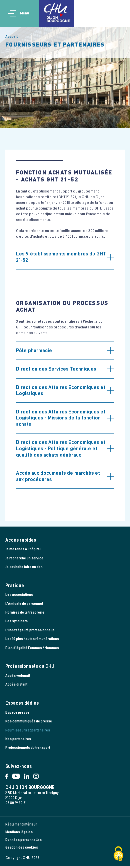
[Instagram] (37, 774)
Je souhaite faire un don (24, 567)
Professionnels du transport (27, 748)
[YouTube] (18, 774)
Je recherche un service (24, 558)
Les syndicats (16, 621)
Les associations (19, 595)
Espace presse (17, 712)
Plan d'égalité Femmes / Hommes (32, 648)
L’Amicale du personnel (24, 604)
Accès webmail (17, 676)
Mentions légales (19, 832)
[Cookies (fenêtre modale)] (118, 854)
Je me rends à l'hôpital (23, 549)
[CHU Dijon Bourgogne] (56, 13)
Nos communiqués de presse (28, 721)
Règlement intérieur (21, 824)
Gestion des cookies (21, 847)
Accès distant (16, 684)
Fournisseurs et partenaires (27, 730)
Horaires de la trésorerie (24, 612)
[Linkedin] (28, 774)
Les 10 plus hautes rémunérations (32, 639)
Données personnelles (23, 840)
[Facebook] (8, 774)
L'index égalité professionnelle (30, 630)
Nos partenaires (18, 739)
